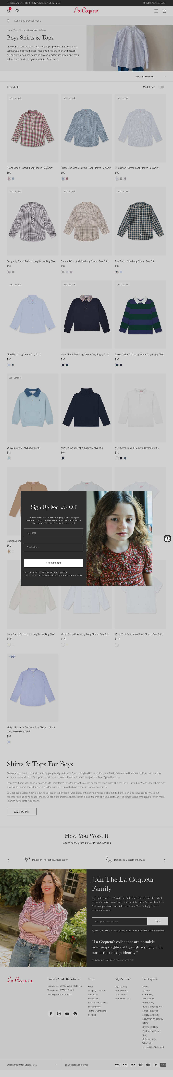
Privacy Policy (48, 575)
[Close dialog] (148, 496)
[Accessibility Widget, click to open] (167, 538)
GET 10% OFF (53, 563)
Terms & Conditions (58, 572)
